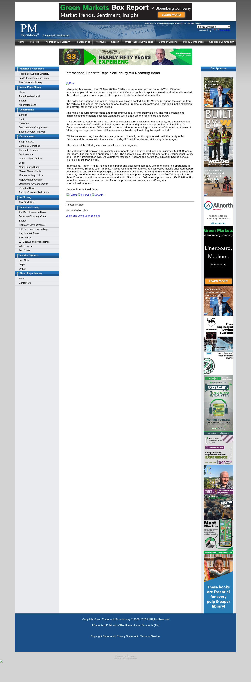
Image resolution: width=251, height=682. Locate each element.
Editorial (23, 114)
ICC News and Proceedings (33, 229)
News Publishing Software (125, 658)
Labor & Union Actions (31, 158)
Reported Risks (27, 188)
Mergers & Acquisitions (31, 175)
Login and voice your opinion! (83, 215)
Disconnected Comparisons (33, 127)
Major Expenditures (29, 167)
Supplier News (26, 141)
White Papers (26, 246)
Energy (22, 220)
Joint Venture (26, 154)
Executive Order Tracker (32, 131)
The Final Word (27, 202)
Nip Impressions (27, 104)
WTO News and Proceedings (34, 241)
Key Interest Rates (29, 233)
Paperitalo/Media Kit (29, 96)
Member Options (168, 41)
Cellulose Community (221, 41)
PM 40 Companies (193, 41)
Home (21, 41)
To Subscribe (82, 41)
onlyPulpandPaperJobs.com (34, 78)
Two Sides (24, 250)
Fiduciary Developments (32, 225)
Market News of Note (30, 171)
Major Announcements (31, 179)
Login (22, 264)
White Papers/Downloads (139, 41)
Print (72, 83)
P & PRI (34, 41)
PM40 (22, 119)
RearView (24, 123)
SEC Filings (25, 237)
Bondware (131, 656)
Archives (101, 41)
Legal (22, 162)
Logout (22, 268)
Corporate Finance (28, 150)
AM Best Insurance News (32, 212)
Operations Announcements (33, 184)
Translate (225, 30)
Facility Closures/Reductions (34, 192)
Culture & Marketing (29, 145)
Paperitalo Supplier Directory (34, 73)
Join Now (24, 260)
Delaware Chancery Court (32, 216)
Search (115, 41)
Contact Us (25, 282)
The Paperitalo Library (57, 41)
